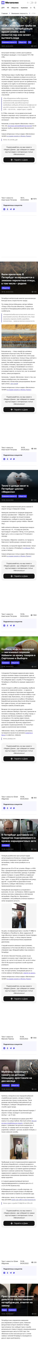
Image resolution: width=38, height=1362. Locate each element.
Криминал (24, 7)
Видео (4, 1310)
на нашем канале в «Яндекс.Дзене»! (19, 136)
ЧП (8, 7)
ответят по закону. (29, 973)
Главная (4, 13)
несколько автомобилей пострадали (20, 126)
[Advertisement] (19, 178)
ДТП (2, 7)
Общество (15, 7)
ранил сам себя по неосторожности (23, 1199)
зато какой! (14, 383)
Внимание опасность (19, 13)
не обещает (27, 548)
